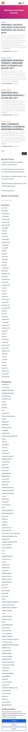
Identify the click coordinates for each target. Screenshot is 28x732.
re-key (3, 613)
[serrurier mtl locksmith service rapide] (3, 2)
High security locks (6, 527)
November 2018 (6, 308)
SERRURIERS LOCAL (6, 659)
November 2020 (6, 273)
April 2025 (4, 233)
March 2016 (5, 368)
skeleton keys (5, 670)
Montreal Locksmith (6, 58)
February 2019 (5, 299)
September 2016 (6, 351)
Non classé (4, 587)
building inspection (6, 427)
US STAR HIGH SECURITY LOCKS (9, 687)
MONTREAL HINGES (6, 573)
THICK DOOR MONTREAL (8, 673)
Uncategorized (5, 685)
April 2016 (4, 365)
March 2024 (5, 256)
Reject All (14, 728)
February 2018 (5, 319)
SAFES (3, 622)
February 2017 (5, 339)
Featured (4, 496)
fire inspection (5, 502)
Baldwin (4, 402)
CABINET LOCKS (6, 433)
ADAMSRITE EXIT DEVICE (8, 390)
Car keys (3, 22)
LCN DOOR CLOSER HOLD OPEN (9, 542)
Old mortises (5, 596)
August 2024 (5, 248)
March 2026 (5, 210)
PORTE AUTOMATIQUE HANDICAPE (10, 602)
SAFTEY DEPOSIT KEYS (7, 625)
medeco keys (5, 570)
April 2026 (4, 208)
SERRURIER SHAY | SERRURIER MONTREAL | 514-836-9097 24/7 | (13, 95)
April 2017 (4, 336)
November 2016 (6, 345)
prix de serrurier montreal (8, 605)
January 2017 (5, 342)
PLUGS (3, 599)
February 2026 (5, 213)
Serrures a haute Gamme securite (10, 639)
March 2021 (5, 270)
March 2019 (5, 296)
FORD (3, 507)
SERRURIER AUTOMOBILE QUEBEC (10, 645)
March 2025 (5, 236)
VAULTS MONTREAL (6, 690)
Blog (3, 410)
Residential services (7, 619)
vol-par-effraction (6, 693)
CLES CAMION (5, 444)
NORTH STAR (5, 593)
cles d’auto (4, 447)
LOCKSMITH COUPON (7, 556)
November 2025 (6, 222)
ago (15, 51)
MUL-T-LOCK (5, 585)
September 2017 (6, 328)
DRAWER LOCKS (6, 476)
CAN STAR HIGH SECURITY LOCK (9, 436)
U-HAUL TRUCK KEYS (7, 682)
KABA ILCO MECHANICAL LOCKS (9, 536)
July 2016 (4, 356)
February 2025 (5, 239)
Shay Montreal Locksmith (8, 662)
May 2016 (4, 362)
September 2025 (6, 225)
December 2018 (6, 305)
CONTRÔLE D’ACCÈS (6, 459)
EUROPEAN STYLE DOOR (8, 487)
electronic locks (6, 482)
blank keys (4, 404)
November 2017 (6, 325)
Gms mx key (5, 516)
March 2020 (5, 276)
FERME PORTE (5, 499)
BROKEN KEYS (5, 422)
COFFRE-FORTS (5, 453)
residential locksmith (7, 616)
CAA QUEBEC (5, 430)
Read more (7, 48)
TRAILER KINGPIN (6, 676)
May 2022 (4, 265)
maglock (4, 562)
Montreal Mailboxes (7, 582)
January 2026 (5, 216)
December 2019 (6, 279)
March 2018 (5, 316)
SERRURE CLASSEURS (7, 636)
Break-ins (4, 419)
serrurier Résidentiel (7, 656)
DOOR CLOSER (5, 467)
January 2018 (5, 322)
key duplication (5, 539)
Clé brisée (4, 442)
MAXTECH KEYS (5, 565)
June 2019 (4, 288)
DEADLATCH (5, 464)
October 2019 (5, 282)
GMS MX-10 (5, 519)
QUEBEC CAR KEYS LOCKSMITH (9, 607)
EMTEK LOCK (5, 484)
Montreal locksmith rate (8, 190)
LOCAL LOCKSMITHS (7, 544)
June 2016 (4, 359)
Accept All (14, 720)
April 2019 (4, 293)
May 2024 (4, 250)
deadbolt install (5, 462)
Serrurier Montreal (6, 650)
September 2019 (6, 285)
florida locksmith (6, 504)
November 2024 (6, 242)
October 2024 (5, 245)
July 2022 (4, 262)
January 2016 (5, 373)
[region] (14, 719)
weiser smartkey (6, 702)
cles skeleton (5, 450)
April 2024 (4, 253)
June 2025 (4, 230)
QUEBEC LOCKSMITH (7, 610)
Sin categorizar (5, 667)
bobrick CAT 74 (5, 413)
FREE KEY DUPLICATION (7, 510)
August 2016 (5, 353)
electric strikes (5, 479)
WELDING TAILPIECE (6, 705)
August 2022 (5, 259)
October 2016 (5, 348)
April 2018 (4, 313)
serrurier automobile (7, 642)
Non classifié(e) (6, 590)
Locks (3, 550)
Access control (5, 387)
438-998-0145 (5, 384)
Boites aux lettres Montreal (8, 416)
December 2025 (6, 219)
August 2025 (5, 228)
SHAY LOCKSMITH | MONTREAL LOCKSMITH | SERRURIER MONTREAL (13, 126)
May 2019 (4, 290)
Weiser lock (5, 696)
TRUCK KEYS (5, 679)
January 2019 (5, 302)
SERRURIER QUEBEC (7, 653)
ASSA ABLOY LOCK (6, 396)
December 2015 (6, 376)
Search (3, 151)
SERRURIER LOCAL (6, 647)
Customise (14, 724)
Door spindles (5, 470)
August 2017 (5, 331)
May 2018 (4, 311)
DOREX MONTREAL (6, 473)
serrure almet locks (6, 630)
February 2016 (5, 371)
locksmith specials (6, 559)
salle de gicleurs (6, 627)
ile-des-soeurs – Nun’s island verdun (11, 533)
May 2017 (4, 333)
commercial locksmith (7, 456)
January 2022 (5, 268)
